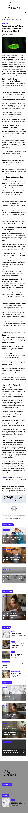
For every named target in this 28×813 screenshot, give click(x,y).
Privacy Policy (5, 792)
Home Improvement (6, 661)
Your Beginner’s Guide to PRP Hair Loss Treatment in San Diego (14, 538)
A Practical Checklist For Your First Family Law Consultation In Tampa (18, 645)
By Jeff (5, 34)
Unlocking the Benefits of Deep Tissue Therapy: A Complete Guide (10, 615)
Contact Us (4, 790)
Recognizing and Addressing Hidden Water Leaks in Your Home (18, 675)
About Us (4, 788)
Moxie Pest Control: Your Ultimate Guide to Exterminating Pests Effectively (14, 579)
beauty (3, 477)
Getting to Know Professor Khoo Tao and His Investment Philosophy (13, 559)
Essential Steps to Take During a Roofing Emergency (11, 751)
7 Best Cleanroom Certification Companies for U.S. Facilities (18, 635)
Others (5, 596)
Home (3, 17)
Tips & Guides (8, 17)
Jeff (15, 513)
